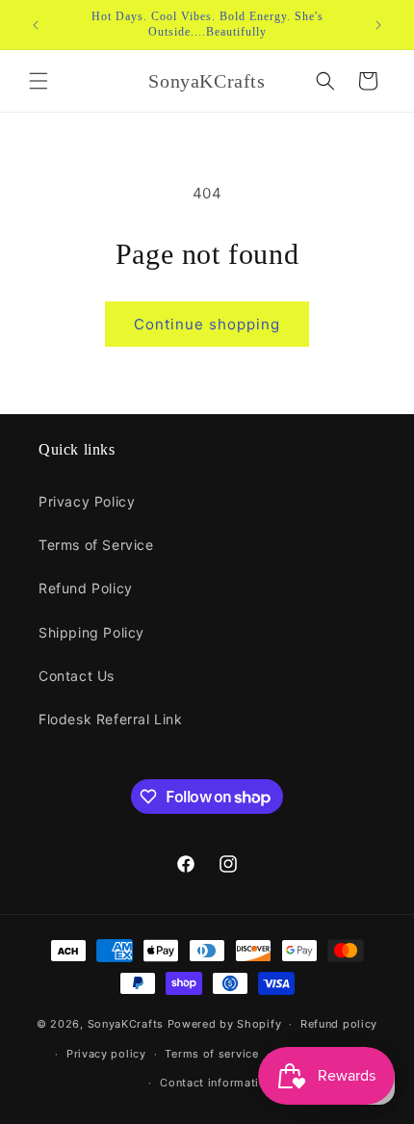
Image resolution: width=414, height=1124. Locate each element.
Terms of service (211, 1053)
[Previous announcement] (35, 25)
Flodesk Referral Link (111, 719)
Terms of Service (96, 544)
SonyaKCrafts (126, 1024)
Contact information (216, 1082)
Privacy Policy (87, 501)
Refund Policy (86, 588)
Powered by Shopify (225, 1024)
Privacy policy (106, 1053)
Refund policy (338, 1024)
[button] (38, 81)
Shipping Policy (91, 632)
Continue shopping (207, 324)
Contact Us (77, 675)
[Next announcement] (378, 25)
